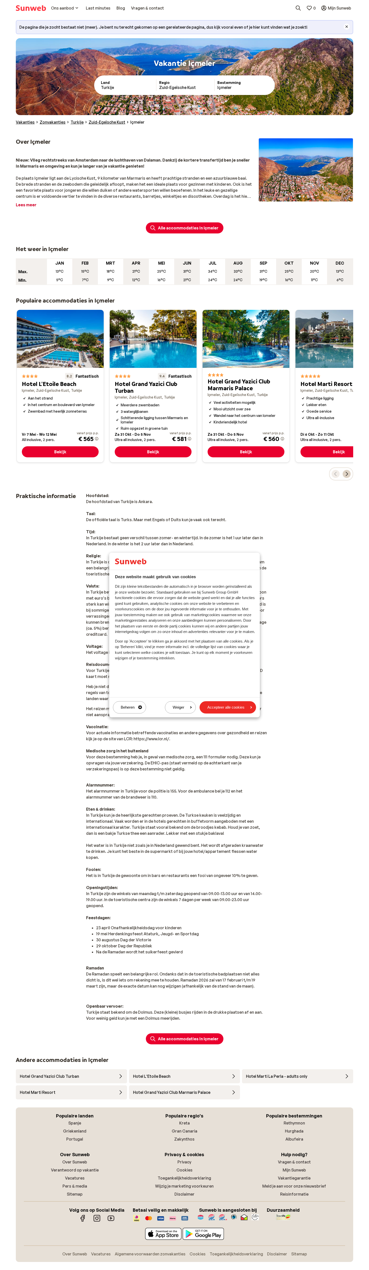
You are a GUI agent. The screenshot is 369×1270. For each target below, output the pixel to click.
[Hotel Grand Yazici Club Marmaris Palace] (246, 386)
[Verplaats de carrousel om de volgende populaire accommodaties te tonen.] (347, 474)
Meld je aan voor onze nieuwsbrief (294, 1186)
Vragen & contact (294, 1161)
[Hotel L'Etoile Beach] (60, 386)
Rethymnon (294, 1123)
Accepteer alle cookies (225, 707)
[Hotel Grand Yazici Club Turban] (153, 386)
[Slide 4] (312, 197)
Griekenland (74, 1131)
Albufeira (294, 1139)
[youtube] (111, 1220)
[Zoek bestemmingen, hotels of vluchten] (298, 8)
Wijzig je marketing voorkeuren (184, 1186)
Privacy (184, 1161)
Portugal (74, 1139)
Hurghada (294, 1131)
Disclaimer (184, 1194)
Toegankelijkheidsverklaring (184, 1178)
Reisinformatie (294, 1194)
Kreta (184, 1123)
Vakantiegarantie (294, 1178)
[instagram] (97, 1220)
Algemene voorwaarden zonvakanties (150, 1253)
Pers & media (75, 1186)
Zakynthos (184, 1139)
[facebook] (83, 1220)
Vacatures (75, 1178)
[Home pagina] (31, 8)
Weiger (178, 707)
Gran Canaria (184, 1131)
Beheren (128, 707)
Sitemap (75, 1194)
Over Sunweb (74, 1161)
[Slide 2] (304, 197)
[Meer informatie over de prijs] (97, 439)
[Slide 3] (308, 197)
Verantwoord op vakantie (75, 1170)
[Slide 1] (300, 197)
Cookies (184, 1170)
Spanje (74, 1123)
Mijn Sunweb (294, 1170)
